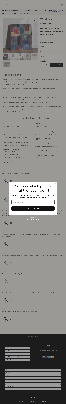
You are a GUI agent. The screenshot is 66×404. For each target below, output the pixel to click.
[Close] (55, 184)
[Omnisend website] (33, 218)
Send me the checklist (33, 208)
